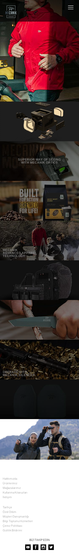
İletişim (7, 497)
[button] (3, 51)
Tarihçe (7, 507)
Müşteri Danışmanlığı (16, 516)
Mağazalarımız (12, 487)
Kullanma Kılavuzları (15, 492)
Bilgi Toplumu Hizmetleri (18, 521)
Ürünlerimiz (10, 483)
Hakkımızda (10, 478)
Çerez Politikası (12, 525)
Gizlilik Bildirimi (12, 530)
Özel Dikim (9, 511)
